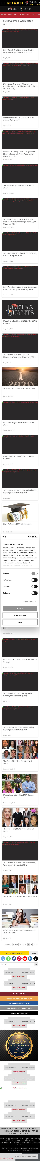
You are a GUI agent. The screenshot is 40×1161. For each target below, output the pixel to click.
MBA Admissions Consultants (19, 1008)
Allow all (20, 608)
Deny (20, 622)
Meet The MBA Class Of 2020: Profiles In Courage (20, 660)
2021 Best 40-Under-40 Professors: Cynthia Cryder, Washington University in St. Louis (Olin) (20, 86)
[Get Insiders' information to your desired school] (19, 1045)
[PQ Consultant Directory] (19, 1093)
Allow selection (20, 615)
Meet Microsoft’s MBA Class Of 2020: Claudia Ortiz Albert (18, 119)
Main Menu (12, 14)
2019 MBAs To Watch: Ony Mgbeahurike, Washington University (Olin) (20, 491)
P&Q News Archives (18, 1139)
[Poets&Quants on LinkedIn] (30, 958)
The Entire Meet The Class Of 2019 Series (17, 762)
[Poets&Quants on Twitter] (3, 958)
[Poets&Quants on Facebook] (14, 958)
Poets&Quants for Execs (28, 1129)
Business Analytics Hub (19, 1003)
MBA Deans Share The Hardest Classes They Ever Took (19, 931)
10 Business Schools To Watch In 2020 (19, 388)
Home (3, 14)
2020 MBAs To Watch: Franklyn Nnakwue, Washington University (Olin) (19, 356)
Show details (28, 602)
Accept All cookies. (18, 976)
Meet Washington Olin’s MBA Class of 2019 (18, 796)
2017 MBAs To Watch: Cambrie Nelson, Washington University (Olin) (19, 863)
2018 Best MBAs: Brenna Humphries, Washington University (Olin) (18, 728)
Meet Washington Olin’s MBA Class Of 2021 (18, 423)
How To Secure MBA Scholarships (17, 524)
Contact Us (26, 1143)
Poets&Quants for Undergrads (17, 1131)
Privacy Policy (33, 1139)
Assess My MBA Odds (19, 1013)
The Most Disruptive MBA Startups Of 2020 (18, 186)
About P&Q (4, 1139)
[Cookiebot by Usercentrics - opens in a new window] (28, 537)
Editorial (16, 1143)
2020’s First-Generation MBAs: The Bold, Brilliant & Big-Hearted (19, 254)
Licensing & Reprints (13, 1141)
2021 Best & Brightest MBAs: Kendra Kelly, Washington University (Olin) (18, 51)
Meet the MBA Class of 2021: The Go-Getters (18, 457)
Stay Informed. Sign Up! (14, 953)
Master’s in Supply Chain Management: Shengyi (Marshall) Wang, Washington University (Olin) (19, 153)
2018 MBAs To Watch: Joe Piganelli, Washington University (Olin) (17, 694)
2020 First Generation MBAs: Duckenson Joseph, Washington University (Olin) (20, 288)
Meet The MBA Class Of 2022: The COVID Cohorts (20, 322)
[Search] (36, 964)
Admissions (24, 14)
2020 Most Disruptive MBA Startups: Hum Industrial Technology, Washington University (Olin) (19, 221)
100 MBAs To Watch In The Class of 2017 (20, 896)
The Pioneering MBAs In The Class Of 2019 (18, 830)
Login (33, 953)
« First (15, 944)
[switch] (34, 580)
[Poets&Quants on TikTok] (35, 958)
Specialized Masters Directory (19, 999)
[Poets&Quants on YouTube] (25, 958)
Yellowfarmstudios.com (25, 1150)
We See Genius (25, 1133)
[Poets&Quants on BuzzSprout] (8, 958)
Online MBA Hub (19, 994)
